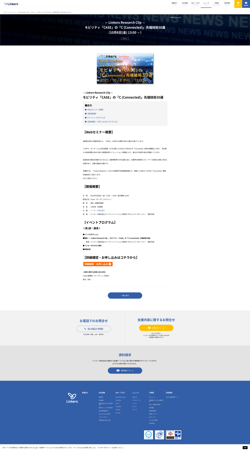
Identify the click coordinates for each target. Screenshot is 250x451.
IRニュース (152, 397)
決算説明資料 (152, 410)
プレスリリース (136, 400)
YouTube (118, 412)
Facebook (118, 406)
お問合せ (238, 5)
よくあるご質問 (153, 420)
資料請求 (246, 5)
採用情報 (227, 4)
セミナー (134, 406)
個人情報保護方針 (103, 410)
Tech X (117, 403)
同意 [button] (245, 447)
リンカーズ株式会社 (98, 210)
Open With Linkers (121, 397)
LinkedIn (118, 409)
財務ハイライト (153, 414)
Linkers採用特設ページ (172, 397)
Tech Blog (118, 400)
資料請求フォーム (127, 370)
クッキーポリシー (103, 417)
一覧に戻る (125, 295)
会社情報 (185, 4)
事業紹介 (174, 4)
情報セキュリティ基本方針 (106, 407)
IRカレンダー (152, 417)
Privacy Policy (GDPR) (104, 414)
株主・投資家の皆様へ (155, 404)
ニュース (206, 4)
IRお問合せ (152, 423)
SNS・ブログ (195, 4)
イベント (134, 403)
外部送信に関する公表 (104, 420)
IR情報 (216, 4)
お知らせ (134, 397)
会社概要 (101, 400)
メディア (134, 409)
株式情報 (151, 407)
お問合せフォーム (158, 328)
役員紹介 (101, 397)
